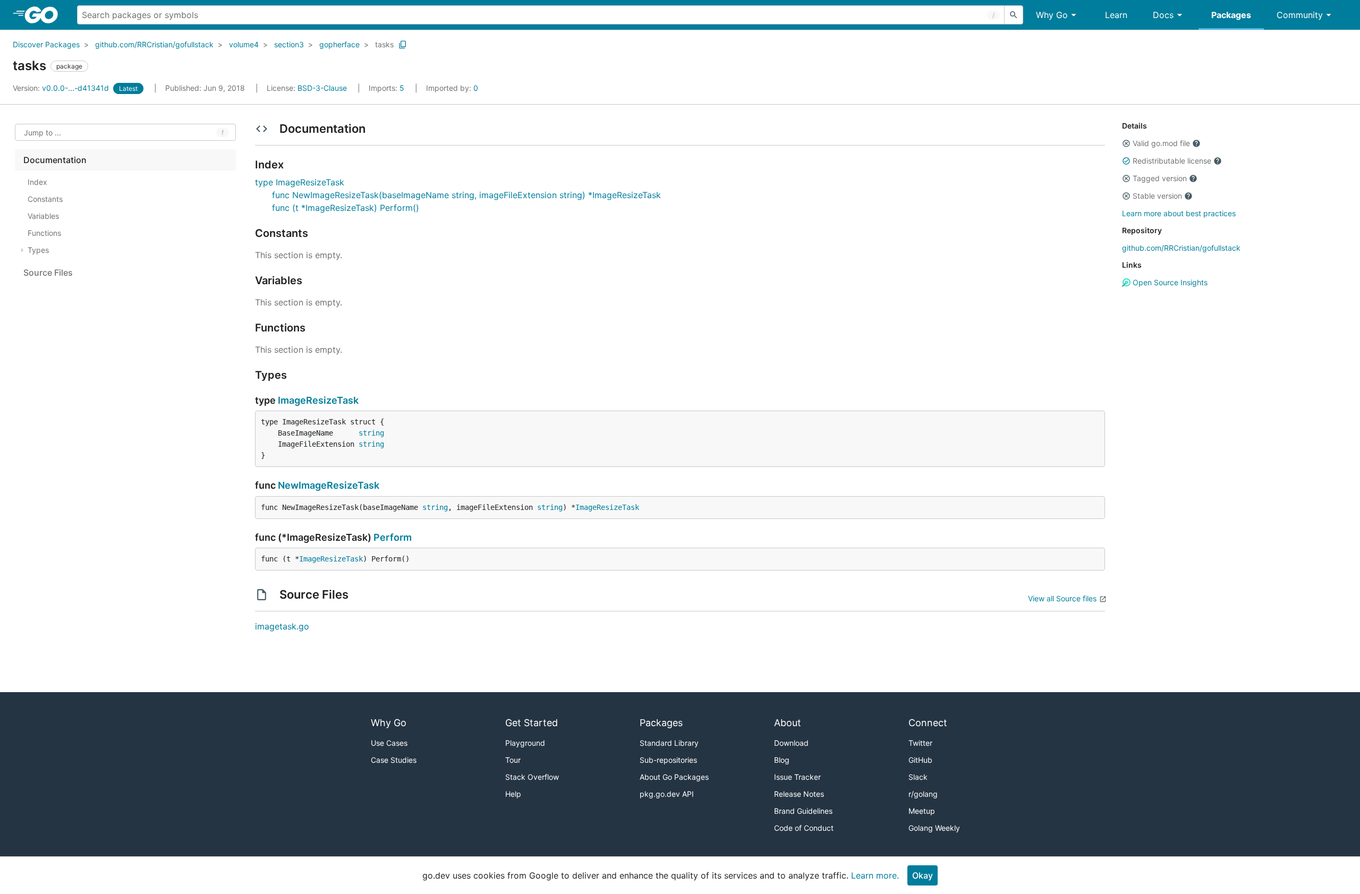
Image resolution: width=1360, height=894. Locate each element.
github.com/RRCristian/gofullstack (154, 44)
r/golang (923, 793)
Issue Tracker (797, 776)
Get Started (531, 722)
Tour (513, 759)
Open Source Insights (1169, 282)
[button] (1126, 143)
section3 (289, 44)
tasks (384, 44)
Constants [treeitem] (45, 198)
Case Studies (393, 759)
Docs (1163, 15)
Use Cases (389, 742)
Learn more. (875, 875)
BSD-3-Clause (322, 87)
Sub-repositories (668, 759)
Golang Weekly (934, 827)
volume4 (244, 44)
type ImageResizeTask (299, 182)
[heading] (45, 14)
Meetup (921, 810)
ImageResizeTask (318, 400)
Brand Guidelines (803, 810)
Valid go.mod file (1161, 143)
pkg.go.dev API (667, 793)
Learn (1116, 15)
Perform (392, 537)
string (371, 433)
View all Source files (1062, 598)
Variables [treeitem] (43, 215)
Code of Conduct (804, 827)
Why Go (1052, 15)
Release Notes (799, 793)
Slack (918, 776)
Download (791, 742)
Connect (927, 722)
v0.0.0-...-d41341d (62, 87)
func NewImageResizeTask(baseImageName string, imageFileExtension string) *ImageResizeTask (466, 195)
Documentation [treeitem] (55, 160)
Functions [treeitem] (44, 232)
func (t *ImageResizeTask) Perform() (345, 207)
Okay (922, 875)
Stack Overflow (532, 776)
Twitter (920, 742)
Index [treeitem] (37, 181)
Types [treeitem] (38, 249)
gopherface (339, 44)
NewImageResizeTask (328, 485)
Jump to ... (42, 132)
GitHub (920, 759)
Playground (525, 742)
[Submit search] (1013, 14)
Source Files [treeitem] (48, 272)
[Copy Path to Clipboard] (402, 44)
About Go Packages (674, 776)
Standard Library (669, 742)
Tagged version (1159, 178)
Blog (781, 759)
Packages (1231, 15)
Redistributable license (1171, 160)
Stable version (1157, 195)
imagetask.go (282, 626)
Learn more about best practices (1179, 213)
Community (1300, 15)
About (787, 722)
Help (513, 793)
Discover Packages (46, 44)
